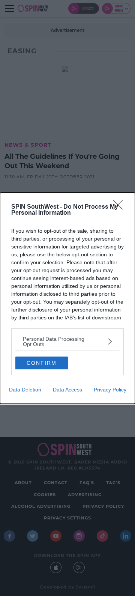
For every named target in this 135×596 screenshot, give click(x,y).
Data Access (67, 390)
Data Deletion (25, 390)
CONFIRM (42, 363)
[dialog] (67, 298)
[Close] (120, 207)
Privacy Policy (110, 390)
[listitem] (67, 341)
